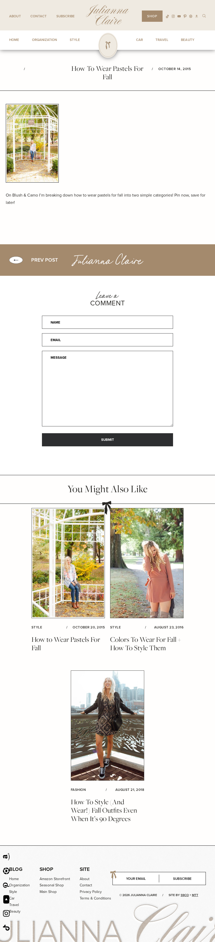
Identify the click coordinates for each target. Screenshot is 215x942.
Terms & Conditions (95, 898)
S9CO (185, 895)
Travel (14, 905)
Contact (38, 16)
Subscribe (65, 16)
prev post (44, 260)
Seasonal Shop (52, 885)
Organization (19, 885)
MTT (195, 895)
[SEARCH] (204, 15)
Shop (46, 869)
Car (12, 898)
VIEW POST (68, 563)
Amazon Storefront (55, 879)
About (15, 16)
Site (85, 869)
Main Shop (48, 892)
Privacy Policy (91, 892)
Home (14, 879)
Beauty (14, 911)
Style (13, 892)
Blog (16, 869)
